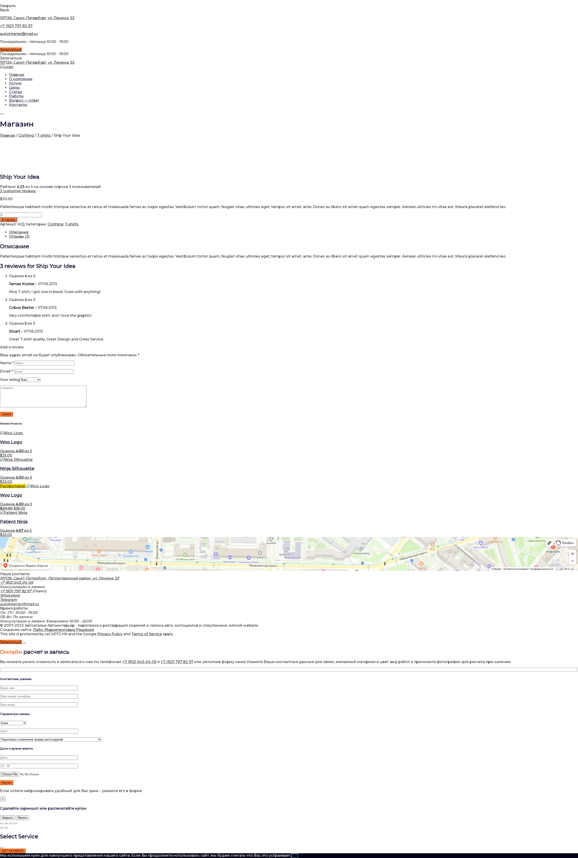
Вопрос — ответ (24, 100)
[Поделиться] (11, 823)
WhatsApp (10, 595)
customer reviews (18, 191)
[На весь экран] (6, 823)
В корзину (8, 219)
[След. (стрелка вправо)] (6, 827)
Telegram (8, 600)
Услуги (15, 83)
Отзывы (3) (19, 236)
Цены (14, 87)
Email (6, 371)
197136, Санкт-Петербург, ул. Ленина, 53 (37, 18)
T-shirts (44, 135)
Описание (18, 232)
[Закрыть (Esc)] (15, 823)
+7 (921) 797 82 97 (16, 26)
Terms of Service (146, 634)
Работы (16, 96)
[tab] (293, 232)
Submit (6, 414)
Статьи (15, 92)
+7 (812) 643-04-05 (16, 582)
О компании (21, 79)
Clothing (26, 135)
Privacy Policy (110, 634)
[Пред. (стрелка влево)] (2, 827)
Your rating (10, 379)
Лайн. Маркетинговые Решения (63, 630)
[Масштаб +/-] (2, 823)
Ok (295, 855)
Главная (16, 75)
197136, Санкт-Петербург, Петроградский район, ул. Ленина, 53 (59, 578)
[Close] (24, 643)
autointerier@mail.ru (18, 34)
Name (7, 363)
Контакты (18, 105)
